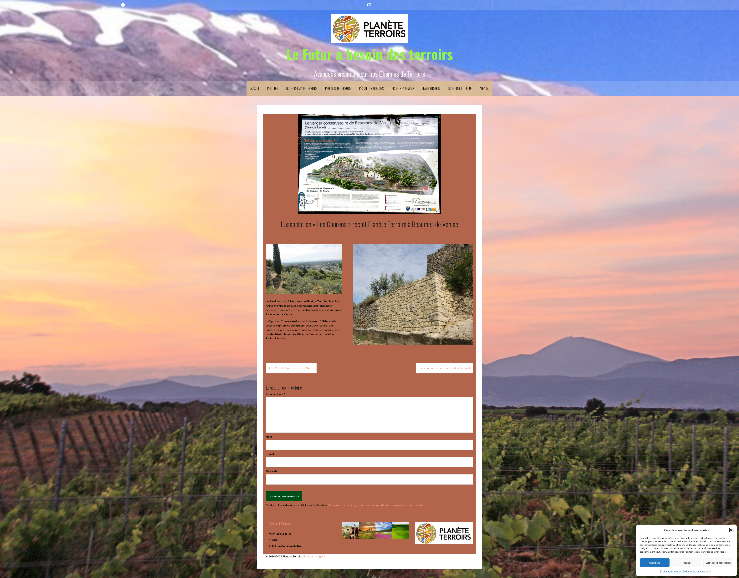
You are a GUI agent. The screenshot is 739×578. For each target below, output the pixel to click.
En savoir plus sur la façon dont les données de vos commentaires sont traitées (376, 505)
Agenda (484, 88)
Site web (271, 471)
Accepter (654, 562)
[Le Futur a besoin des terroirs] (369, 28)
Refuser (686, 562)
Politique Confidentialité (285, 546)
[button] (731, 530)
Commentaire (275, 394)
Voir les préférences (718, 562)
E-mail (270, 454)
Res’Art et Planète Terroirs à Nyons (292, 368)
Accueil (254, 88)
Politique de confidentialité (697, 571)
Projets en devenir (403, 88)
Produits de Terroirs (338, 88)
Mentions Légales (315, 556)
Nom (269, 436)
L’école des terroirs (371, 88)
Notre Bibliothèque (460, 88)
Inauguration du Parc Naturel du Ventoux (443, 368)
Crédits (273, 540)
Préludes (272, 88)
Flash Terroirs (431, 88)
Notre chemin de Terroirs (301, 88)
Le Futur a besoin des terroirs (369, 53)
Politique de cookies (670, 571)
